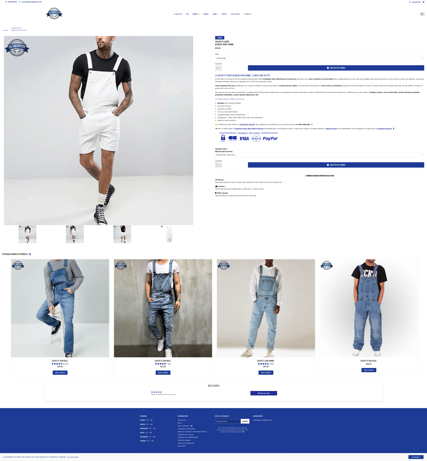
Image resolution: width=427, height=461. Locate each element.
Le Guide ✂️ (248, 14)
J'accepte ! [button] (416, 457)
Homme (205, 14)
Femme (215, 14)
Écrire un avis (264, 393)
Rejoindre (245, 421)
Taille (217, 54)
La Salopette (178, 14)
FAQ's (180, 423)
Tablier (224, 14)
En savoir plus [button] (72, 457)
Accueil (5, 30)
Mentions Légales (184, 440)
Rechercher (182, 420)
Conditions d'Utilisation (186, 429)
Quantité (218, 64)
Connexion (416, 2)
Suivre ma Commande (186, 443)
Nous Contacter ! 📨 (185, 426)
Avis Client (181, 446)
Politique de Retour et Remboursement (192, 432)
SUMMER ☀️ (196, 14)
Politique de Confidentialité (188, 437)
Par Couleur (235, 14)
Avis (187, 14)
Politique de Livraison (186, 434)
